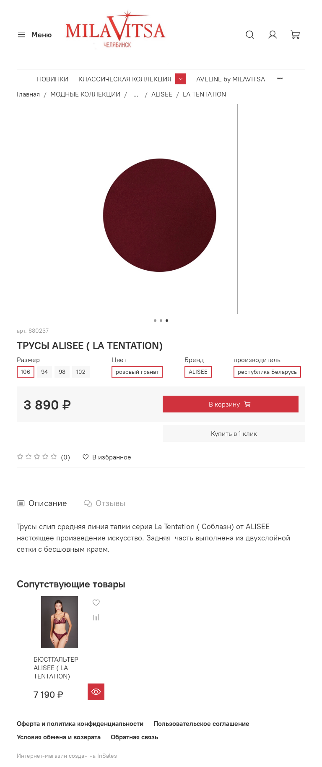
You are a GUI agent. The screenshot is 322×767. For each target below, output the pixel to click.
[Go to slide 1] (155, 320)
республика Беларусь (267, 372)
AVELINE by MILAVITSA (230, 79)
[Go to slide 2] (161, 320)
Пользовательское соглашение (201, 723)
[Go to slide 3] (167, 320)
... (135, 94)
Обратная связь (134, 737)
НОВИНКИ (52, 79)
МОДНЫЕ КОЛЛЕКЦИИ (85, 94)
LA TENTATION (204, 94)
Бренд (194, 360)
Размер (28, 360)
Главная (28, 94)
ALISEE (161, 94)
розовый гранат (137, 372)
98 (62, 372)
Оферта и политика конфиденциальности (80, 723)
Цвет (119, 360)
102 (81, 372)
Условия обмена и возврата (59, 737)
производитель (257, 360)
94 (44, 372)
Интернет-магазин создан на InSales (67, 755)
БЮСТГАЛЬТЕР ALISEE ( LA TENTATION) (56, 668)
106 (25, 372)
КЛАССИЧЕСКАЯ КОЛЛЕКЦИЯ (124, 79)
